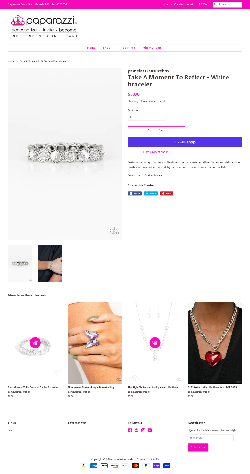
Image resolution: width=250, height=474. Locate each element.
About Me (128, 48)
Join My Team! (152, 48)
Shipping (133, 101)
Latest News (77, 423)
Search (11, 430)
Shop (107, 48)
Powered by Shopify (148, 459)
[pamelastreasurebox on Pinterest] (137, 431)
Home (91, 48)
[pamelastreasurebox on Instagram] (143, 431)
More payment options (156, 152)
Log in (164, 4)
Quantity (133, 110)
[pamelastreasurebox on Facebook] (130, 431)
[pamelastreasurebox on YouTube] (150, 431)
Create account (183, 4)
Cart (206, 4)
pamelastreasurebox (124, 459)
